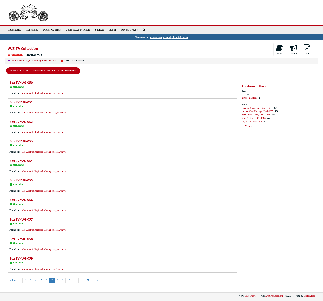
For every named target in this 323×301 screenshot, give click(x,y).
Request (293, 53)
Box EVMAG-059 (21, 258)
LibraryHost (309, 296)
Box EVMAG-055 (21, 180)
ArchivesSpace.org (274, 296)
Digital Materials (52, 29)
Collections (32, 29)
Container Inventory (68, 70)
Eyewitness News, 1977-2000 (256, 114)
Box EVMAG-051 (21, 102)
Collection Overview (18, 70)
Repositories (14, 29)
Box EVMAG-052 (21, 122)
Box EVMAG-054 (21, 161)
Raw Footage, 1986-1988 (254, 118)
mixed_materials (250, 98)
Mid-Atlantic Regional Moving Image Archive (34, 60)
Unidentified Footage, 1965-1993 (258, 111)
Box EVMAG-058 (21, 239)
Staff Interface (251, 296)
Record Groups (129, 29)
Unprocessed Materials (78, 29)
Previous (15, 280)
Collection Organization (43, 70)
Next (96, 280)
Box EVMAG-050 (21, 82)
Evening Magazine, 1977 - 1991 (257, 108)
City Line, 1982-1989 (252, 121)
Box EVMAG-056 (21, 200)
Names (112, 29)
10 (69, 280)
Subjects (99, 29)
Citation (279, 53)
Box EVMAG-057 (21, 219)
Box (244, 94)
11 (75, 280)
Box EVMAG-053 (21, 141)
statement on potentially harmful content (169, 37)
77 (88, 280)
